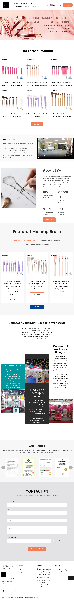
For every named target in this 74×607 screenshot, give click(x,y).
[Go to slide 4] (38, 37)
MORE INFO (37, 306)
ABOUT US (33, 3)
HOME (16, 3)
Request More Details (37, 548)
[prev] (3, 467)
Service (21, 565)
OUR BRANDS (18, 6)
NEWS (27, 6)
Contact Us (22, 578)
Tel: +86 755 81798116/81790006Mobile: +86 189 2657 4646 (45, 583)
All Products (37, 124)
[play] (55, 148)
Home (20, 569)
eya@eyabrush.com (44, 577)
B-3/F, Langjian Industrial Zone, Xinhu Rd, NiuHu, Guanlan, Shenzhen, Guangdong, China (45, 572)
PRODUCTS (24, 3)
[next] (71, 467)
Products (21, 572)
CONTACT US (35, 6)
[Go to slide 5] (39, 37)
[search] (47, 5)
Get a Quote (67, 5)
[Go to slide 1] (34, 37)
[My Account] (60, 5)
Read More (49, 219)
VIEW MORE (13, 299)
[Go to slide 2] (35, 37)
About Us (21, 575)
